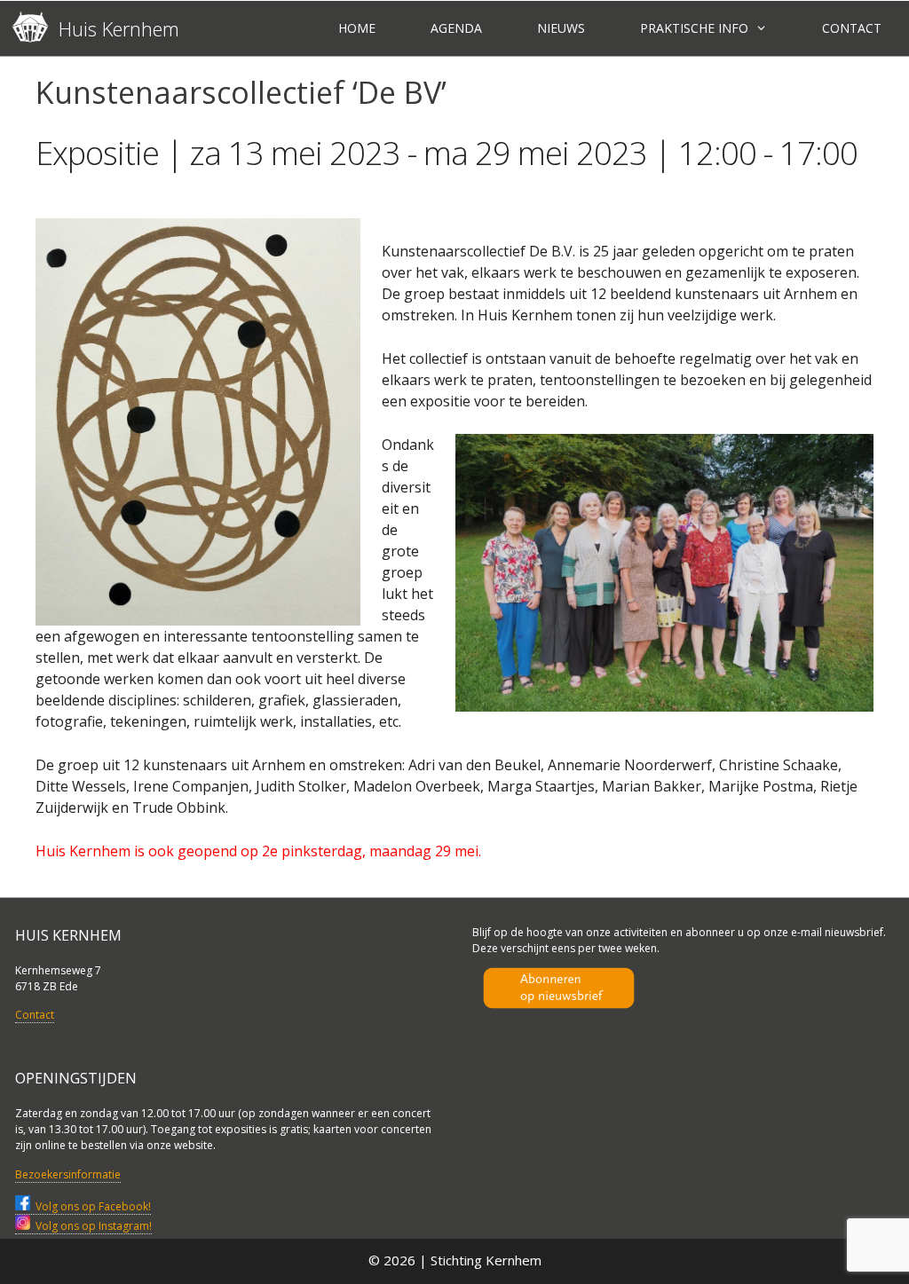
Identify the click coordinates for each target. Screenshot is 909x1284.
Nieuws (561, 28)
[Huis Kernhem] (35, 28)
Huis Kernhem (119, 28)
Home (356, 28)
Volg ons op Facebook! (90, 1206)
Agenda (456, 28)
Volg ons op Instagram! (91, 1225)
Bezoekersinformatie (68, 1174)
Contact (851, 28)
